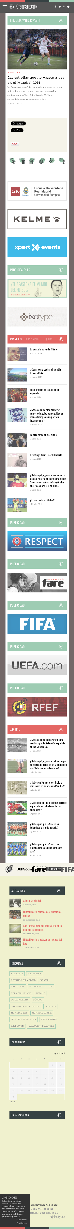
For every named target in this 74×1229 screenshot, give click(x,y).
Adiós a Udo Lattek (32, 901)
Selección (17, 1026)
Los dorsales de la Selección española (44, 391)
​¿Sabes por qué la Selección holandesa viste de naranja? (44, 825)
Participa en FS (49, 1213)
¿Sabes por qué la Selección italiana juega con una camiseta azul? (46, 847)
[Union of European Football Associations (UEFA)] (37, 674)
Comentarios (32, 339)
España (40, 993)
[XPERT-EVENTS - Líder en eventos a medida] (37, 256)
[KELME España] (37, 228)
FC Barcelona (20, 1000)
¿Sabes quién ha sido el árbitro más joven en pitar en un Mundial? (47, 784)
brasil (44, 980)
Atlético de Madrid (23, 980)
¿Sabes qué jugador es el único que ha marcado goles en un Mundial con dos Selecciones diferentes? (48, 764)
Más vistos (16, 339)
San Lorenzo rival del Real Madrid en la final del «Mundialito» (42, 928)
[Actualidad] (32, 163)
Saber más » (21, 1220)
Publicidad (31, 1213)
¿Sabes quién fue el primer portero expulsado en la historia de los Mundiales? (48, 806)
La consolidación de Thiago (43, 349)
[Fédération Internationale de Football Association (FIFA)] (37, 633)
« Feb (12, 1101)
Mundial (14, 72)
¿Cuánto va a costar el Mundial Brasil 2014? (45, 371)
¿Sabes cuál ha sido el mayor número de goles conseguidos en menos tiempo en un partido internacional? (46, 415)
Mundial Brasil (42, 1013)
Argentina (34, 974)
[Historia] (42, 163)
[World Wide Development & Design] (37, 325)
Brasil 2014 (17, 987)
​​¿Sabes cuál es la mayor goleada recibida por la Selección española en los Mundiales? (47, 743)
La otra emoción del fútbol (43, 435)
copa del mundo (21, 993)
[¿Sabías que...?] (52, 163)
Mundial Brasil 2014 (23, 1019)
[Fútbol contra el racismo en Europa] (37, 591)
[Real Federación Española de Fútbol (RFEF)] (37, 715)
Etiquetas (47, 339)
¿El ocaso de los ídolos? (42, 500)
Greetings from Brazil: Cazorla (46, 455)
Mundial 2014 (19, 1013)
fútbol (37, 1000)
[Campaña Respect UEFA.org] (37, 550)
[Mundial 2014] (61, 163)
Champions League (41, 987)
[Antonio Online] (12, 163)
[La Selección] (22, 163)
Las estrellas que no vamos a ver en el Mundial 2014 (35, 80)
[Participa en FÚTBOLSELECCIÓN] (37, 297)
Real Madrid (49, 1019)
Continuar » (22, 1223)
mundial (50, 1006)
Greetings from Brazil (25, 1006)
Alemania (17, 974)
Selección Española (41, 1026)
